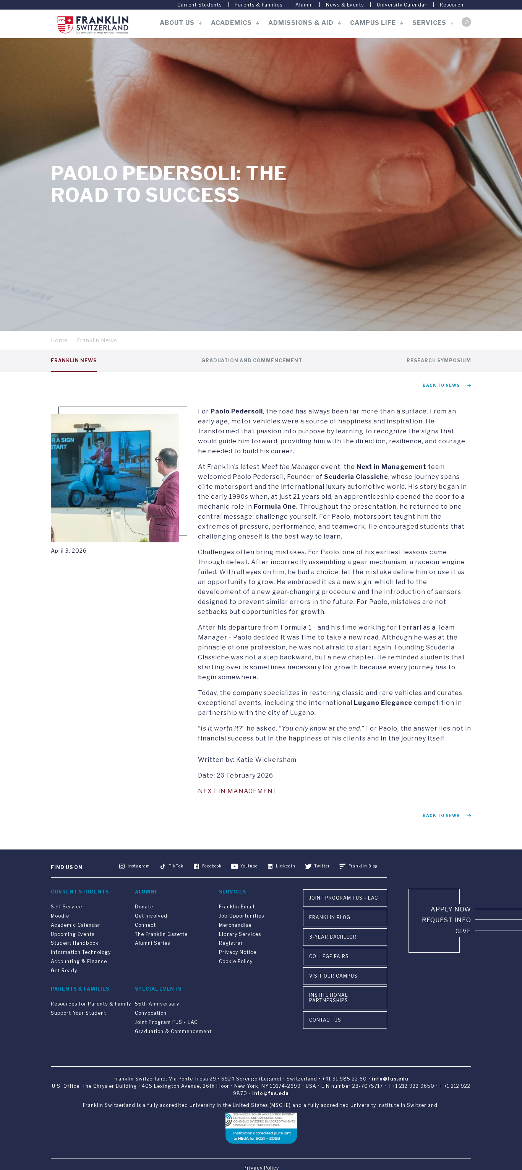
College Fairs (329, 956)
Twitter (322, 866)
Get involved (151, 916)
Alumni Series (152, 943)
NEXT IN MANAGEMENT (237, 791)
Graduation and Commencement (251, 360)
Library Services (240, 934)
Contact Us (325, 1020)
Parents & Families (258, 5)
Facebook (212, 866)
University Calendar (402, 5)
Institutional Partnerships (328, 997)
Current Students (199, 5)
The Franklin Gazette (161, 934)
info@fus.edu (390, 1079)
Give (463, 931)
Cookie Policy (236, 961)
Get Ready (64, 970)
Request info (446, 920)
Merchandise (235, 925)
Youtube (249, 866)
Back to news (441, 385)
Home (59, 340)
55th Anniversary (157, 1004)
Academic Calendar (76, 925)
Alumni (304, 5)
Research (452, 5)
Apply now (451, 909)
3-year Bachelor (333, 937)
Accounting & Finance (79, 961)
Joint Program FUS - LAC (166, 1022)
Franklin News (97, 340)
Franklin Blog (363, 866)
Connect (145, 925)
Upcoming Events (72, 934)
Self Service (66, 907)
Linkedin (285, 866)
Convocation (151, 1013)
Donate (144, 907)
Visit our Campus (333, 976)
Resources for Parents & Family (91, 1004)
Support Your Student (78, 1013)
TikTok (176, 866)
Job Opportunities (241, 916)
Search (466, 22)
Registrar (231, 943)
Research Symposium (439, 360)
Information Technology (81, 952)
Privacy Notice (237, 952)
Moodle (60, 916)
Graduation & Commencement (173, 1031)
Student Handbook (75, 943)
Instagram (139, 866)
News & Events (345, 5)
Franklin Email (237, 907)
